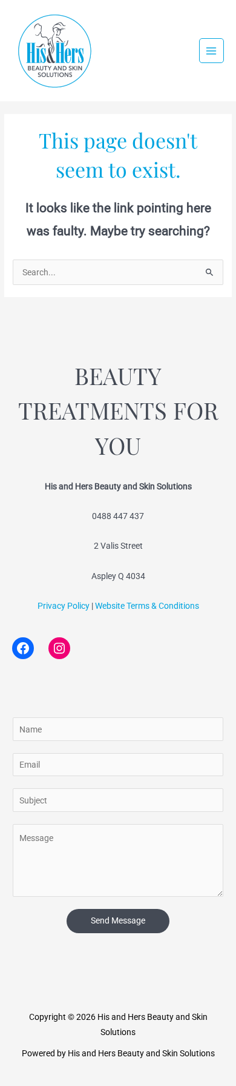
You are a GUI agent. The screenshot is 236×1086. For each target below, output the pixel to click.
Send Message (118, 920)
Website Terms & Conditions (147, 606)
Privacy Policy (64, 606)
